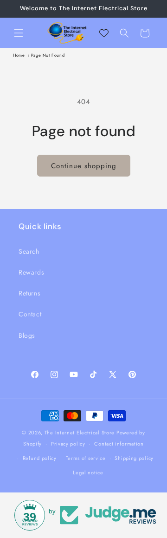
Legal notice (88, 472)
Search (29, 251)
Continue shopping (83, 166)
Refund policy (40, 458)
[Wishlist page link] (104, 33)
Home (19, 55)
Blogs (27, 335)
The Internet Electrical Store (80, 432)
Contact (30, 314)
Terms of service (86, 458)
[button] (18, 33)
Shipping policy (134, 458)
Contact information (118, 443)
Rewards (31, 272)
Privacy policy (68, 443)
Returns (29, 293)
